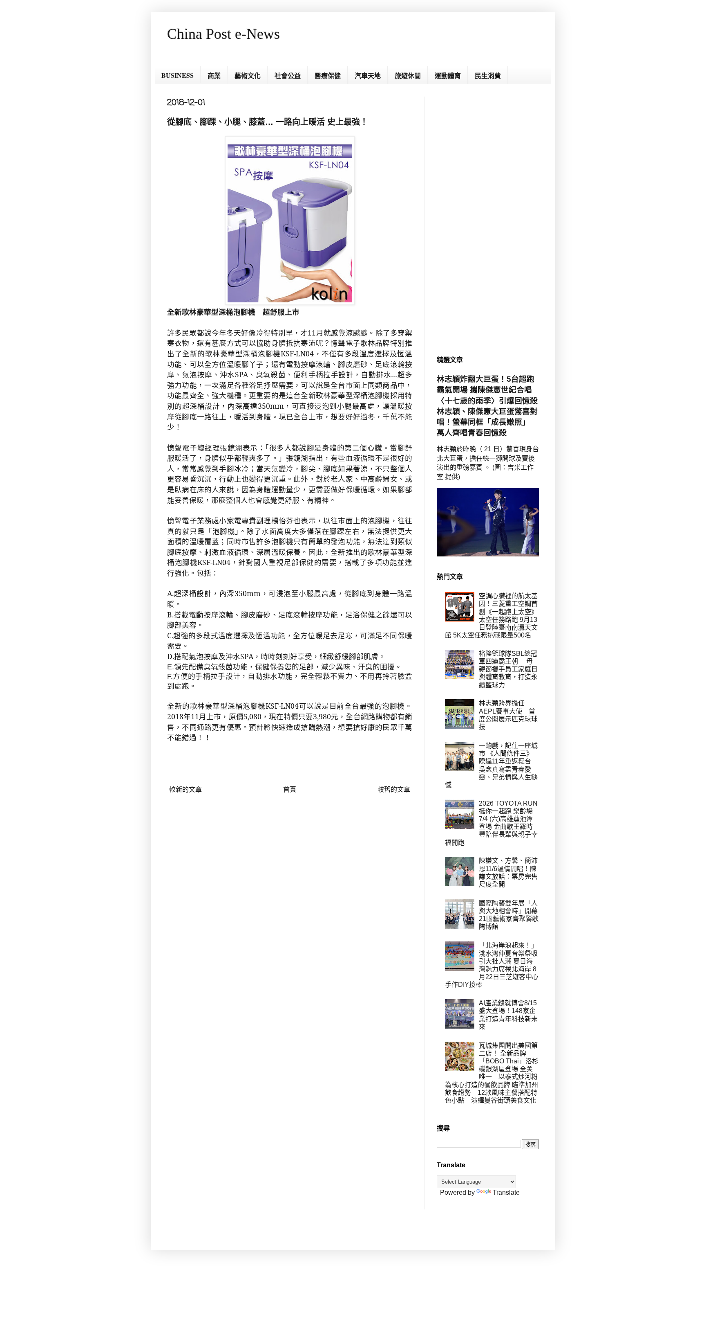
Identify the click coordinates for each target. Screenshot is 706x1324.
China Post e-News (223, 34)
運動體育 (448, 75)
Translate (506, 1192)
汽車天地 (368, 75)
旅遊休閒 (408, 75)
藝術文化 (248, 75)
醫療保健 (328, 75)
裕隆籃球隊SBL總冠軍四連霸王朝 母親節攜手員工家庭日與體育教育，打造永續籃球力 (508, 669)
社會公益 (288, 75)
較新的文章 (185, 789)
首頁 (289, 789)
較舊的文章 (394, 789)
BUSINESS (177, 75)
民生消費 (488, 75)
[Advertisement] (488, 219)
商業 (214, 75)
